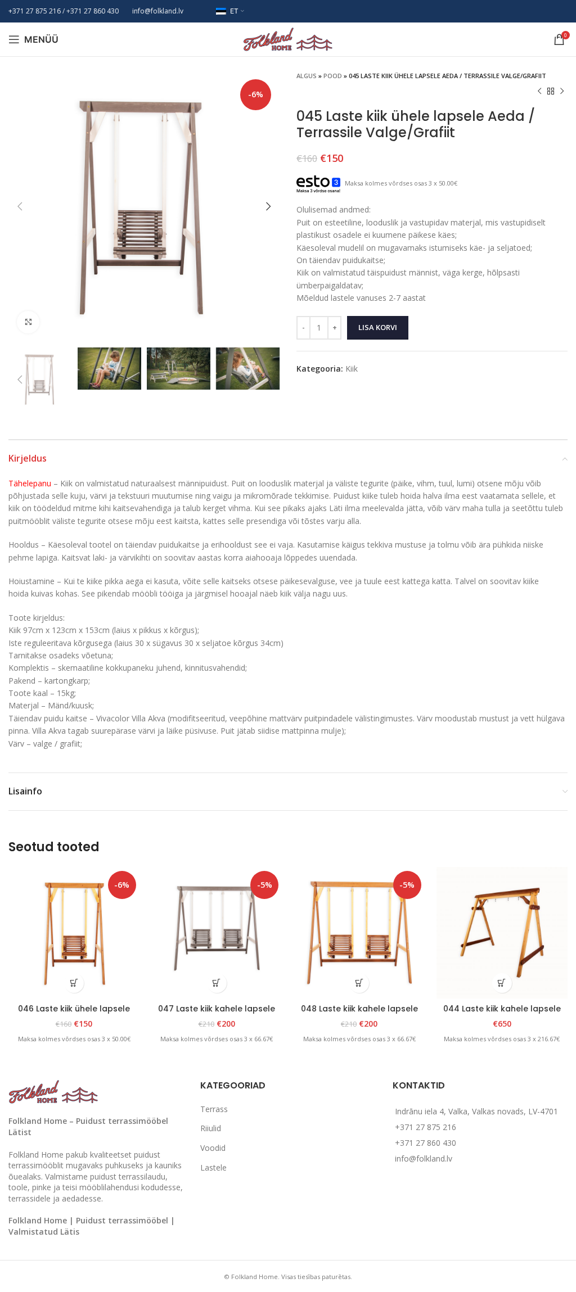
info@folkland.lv (157, 11)
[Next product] (562, 91)
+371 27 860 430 (425, 1142)
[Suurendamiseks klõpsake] (28, 322)
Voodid (213, 1147)
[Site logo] (288, 38)
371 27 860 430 (94, 11)
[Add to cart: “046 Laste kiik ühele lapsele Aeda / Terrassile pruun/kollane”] (74, 983)
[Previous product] (539, 91)
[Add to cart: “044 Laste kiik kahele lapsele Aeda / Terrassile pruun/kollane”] (502, 983)
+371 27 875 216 (34, 11)
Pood (332, 75)
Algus (306, 75)
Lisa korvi (377, 327)
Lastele (213, 1167)
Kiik (351, 368)
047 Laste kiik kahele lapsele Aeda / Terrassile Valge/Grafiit (216, 1014)
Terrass (214, 1109)
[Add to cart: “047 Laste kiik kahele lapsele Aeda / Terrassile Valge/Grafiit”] (217, 983)
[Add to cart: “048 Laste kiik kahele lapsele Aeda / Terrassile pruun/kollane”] (359, 983)
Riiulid (210, 1128)
